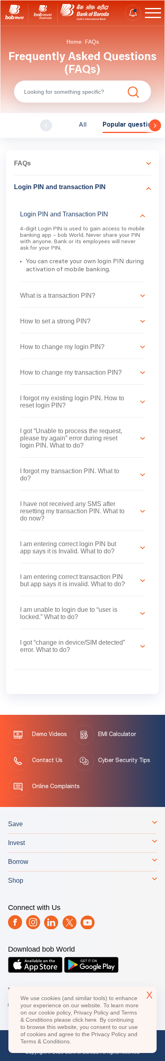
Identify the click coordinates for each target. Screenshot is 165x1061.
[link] (14, 13)
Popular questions (131, 125)
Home (74, 41)
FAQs (92, 41)
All (83, 125)
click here (84, 1020)
